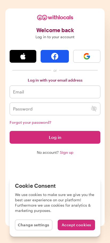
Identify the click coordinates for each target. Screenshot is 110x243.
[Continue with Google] (86, 56)
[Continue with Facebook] (55, 56)
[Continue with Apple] (23, 56)
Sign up (66, 152)
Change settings (33, 225)
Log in (55, 137)
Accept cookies (76, 225)
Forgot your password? (30, 122)
